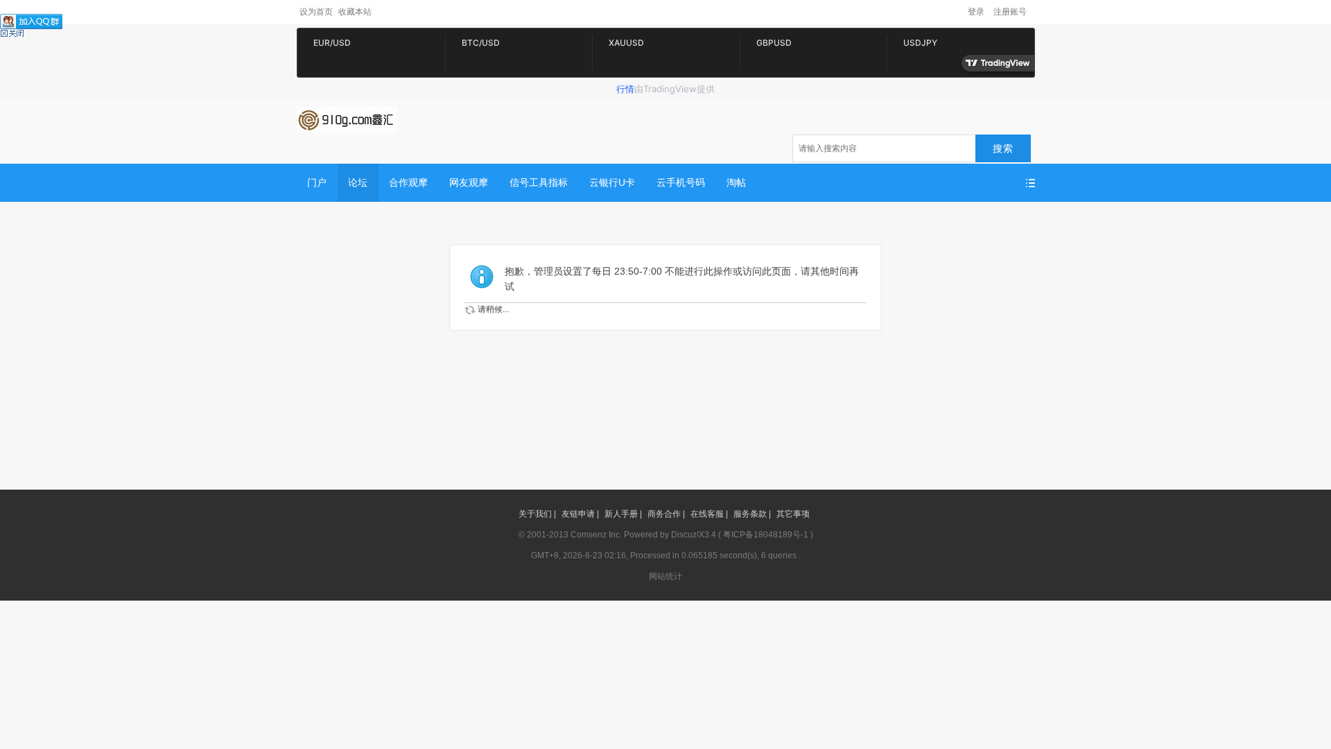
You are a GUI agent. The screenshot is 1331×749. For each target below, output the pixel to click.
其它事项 (793, 514)
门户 (317, 182)
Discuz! (685, 535)
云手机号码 (680, 182)
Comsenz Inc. (596, 535)
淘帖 (736, 182)
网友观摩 (468, 182)
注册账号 (1010, 12)
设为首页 (316, 12)
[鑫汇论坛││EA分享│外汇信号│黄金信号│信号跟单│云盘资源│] (347, 119)
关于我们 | (537, 514)
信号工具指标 (539, 182)
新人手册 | (623, 514)
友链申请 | (580, 514)
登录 (976, 12)
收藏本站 (355, 12)
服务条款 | (752, 514)
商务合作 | (666, 514)
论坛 (357, 182)
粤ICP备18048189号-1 (765, 535)
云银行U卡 (612, 182)
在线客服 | (709, 514)
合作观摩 (408, 182)
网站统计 (665, 576)
